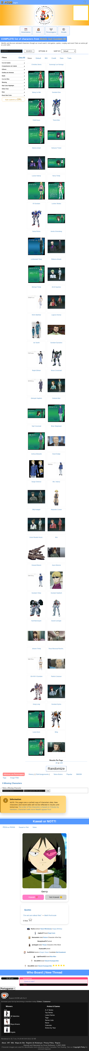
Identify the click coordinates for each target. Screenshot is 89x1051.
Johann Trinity (36, 648)
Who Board (35, 972)
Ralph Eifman (36, 370)
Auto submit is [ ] (13, 99)
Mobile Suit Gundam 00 (53, 39)
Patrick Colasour (56, 676)
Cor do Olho (13, 79)
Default (38, 58)
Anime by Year (50, 1028)
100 (61, 763)
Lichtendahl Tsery (36, 259)
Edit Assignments (42, 774)
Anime (38, 32)
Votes (35, 827)
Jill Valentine (14, 1016)
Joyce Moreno (56, 565)
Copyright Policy (79, 1047)
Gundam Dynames (56, 342)
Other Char (13, 88)
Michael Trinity (36, 287)
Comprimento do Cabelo (13, 66)
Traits (69, 58)
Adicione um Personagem (14, 774)
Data (61, 58)
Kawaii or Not (24, 827)
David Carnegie (56, 621)
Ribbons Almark (56, 259)
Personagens (51, 32)
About (4, 1043)
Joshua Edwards (36, 454)
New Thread (53, 972)
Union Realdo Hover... (36, 537)
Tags (4, 778)
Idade (13, 75)
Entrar (39, 1001)
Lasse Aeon (36, 732)
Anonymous (27, 978)
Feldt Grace (36, 120)
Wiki (12, 1043)
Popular (69, 774)
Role (13, 92)
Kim (56, 537)
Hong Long (36, 704)
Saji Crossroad (36, 426)
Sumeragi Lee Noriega (56, 64)
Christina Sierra (36, 64)
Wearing (13, 82)
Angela (12, 1032)
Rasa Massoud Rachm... (56, 648)
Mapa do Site (20, 1043)
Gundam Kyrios (56, 704)
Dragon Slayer (44, 952)
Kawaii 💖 (33, 897)
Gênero (13, 69)
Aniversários (25, 32)
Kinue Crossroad (56, 370)
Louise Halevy (36, 175)
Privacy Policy (49, 1043)
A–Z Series (49, 1010)
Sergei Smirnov (36, 481)
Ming (56, 732)
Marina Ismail (36, 148)
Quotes (27, 909)
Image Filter (14, 778)
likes (26, 921)
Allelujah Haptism (36, 398)
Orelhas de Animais (13, 72)
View (25, 985)
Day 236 (7, 1026)
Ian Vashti (36, 342)
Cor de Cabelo (13, 63)
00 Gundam (36, 203)
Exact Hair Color (13, 95)
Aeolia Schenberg (56, 231)
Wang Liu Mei (36, 92)
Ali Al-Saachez (56, 287)
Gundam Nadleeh (56, 593)
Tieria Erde (56, 120)
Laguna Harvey (56, 315)
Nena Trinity (56, 175)
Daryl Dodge (56, 454)
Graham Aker (56, 398)
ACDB (8, 2)
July (5, 1010)
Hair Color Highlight (13, 85)
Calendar (48, 1025)
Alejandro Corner (56, 509)
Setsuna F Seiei (56, 148)
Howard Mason (36, 565)
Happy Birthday (57, 929)
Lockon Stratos (56, 203)
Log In (15, 3)
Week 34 (7, 1018)
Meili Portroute (50, 915)
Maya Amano (15, 1024)
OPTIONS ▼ (43, 51)
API (8, 1043)
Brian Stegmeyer (56, 426)
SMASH (79, 774)
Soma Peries (36, 231)
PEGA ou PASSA (9, 827)
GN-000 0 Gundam (36, 676)
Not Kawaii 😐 (55, 897)
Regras (57, 1043)
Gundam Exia (56, 92)
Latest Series (50, 1015)
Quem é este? (29, 981)
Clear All (22, 57)
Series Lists (49, 1020)
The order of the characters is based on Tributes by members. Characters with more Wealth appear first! (34, 808)
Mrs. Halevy (56, 481)
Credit (54, 58)
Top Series (49, 1012)
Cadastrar (47, 1001)
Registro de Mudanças (34, 1043)
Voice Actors (58, 774)
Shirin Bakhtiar (36, 315)
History (31, 774)
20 (56, 763)
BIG (46, 58)
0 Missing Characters (12, 783)
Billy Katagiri (36, 509)
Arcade (63, 32)
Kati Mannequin (36, 621)
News (47, 1023)
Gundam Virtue (36, 593)
